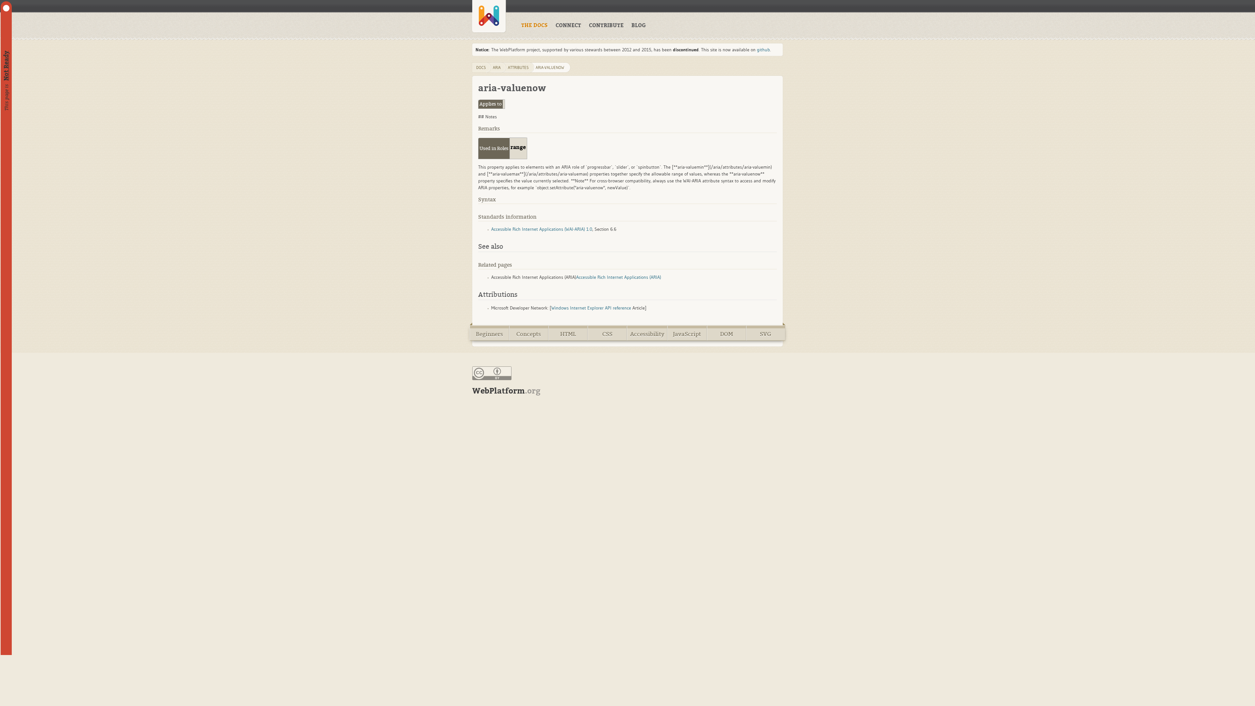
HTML (568, 334)
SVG (765, 334)
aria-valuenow (550, 67)
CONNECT (568, 25)
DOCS (481, 67)
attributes (518, 67)
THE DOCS (534, 25)
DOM (726, 334)
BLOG (638, 25)
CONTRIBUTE (606, 25)
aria (497, 67)
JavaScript (687, 334)
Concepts (528, 334)
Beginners (489, 334)
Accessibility (647, 334)
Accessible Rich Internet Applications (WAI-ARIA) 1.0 (541, 229)
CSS (607, 334)
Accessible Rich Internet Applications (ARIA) (618, 277)
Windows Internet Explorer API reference (591, 308)
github (763, 50)
